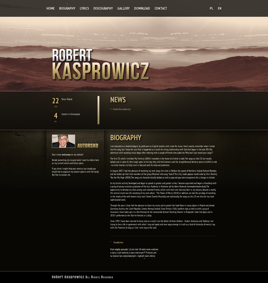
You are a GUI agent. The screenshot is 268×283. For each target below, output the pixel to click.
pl (211, 8)
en (220, 8)
